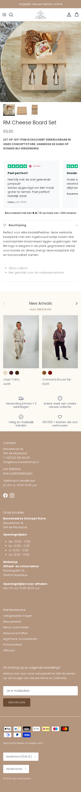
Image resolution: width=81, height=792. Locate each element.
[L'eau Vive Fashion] (40, 14)
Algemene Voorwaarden (20, 639)
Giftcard (9, 650)
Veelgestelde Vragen (17, 616)
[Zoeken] (13, 14)
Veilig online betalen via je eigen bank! (23, 743)
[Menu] (4, 14)
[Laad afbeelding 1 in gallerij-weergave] (40, 61)
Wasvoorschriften (15, 633)
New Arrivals (40, 303)
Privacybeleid (12, 645)
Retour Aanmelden (16, 627)
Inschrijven (16, 702)
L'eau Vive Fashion (21, 778)
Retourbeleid (12, 622)
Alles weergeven (41, 309)
